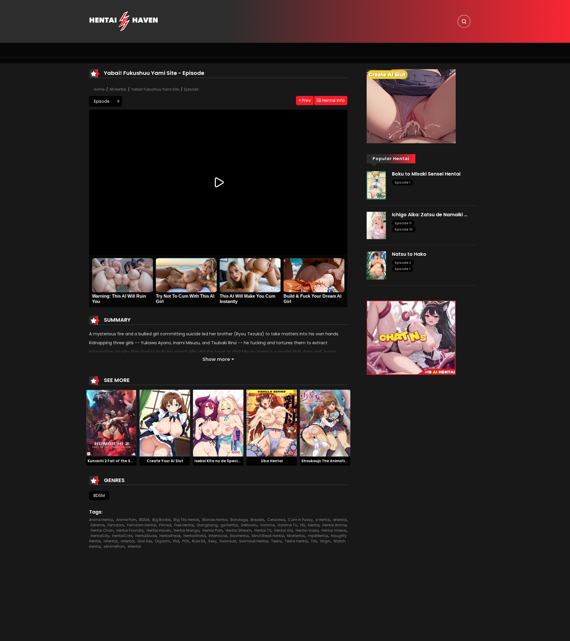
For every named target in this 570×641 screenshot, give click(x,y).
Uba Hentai (272, 460)
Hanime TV (287, 525)
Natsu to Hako (409, 254)
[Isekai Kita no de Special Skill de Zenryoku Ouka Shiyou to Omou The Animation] (218, 423)
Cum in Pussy (300, 519)
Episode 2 (403, 262)
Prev (306, 100)
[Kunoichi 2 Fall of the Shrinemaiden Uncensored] (111, 423)
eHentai (340, 519)
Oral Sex (144, 541)
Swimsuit (227, 541)
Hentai (313, 525)
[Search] (464, 21)
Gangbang (207, 525)
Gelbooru (249, 525)
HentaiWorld (194, 535)
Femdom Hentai (141, 525)
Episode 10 (404, 229)
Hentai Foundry (130, 530)
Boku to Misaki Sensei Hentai (426, 173)
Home (99, 89)
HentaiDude (145, 535)
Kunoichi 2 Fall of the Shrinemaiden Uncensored (133, 460)
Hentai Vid (283, 530)
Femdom (115, 525)
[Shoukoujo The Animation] (325, 423)
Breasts (257, 519)
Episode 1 (402, 182)
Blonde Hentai (214, 519)
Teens (276, 541)
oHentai (127, 541)
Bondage (239, 519)
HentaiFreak (169, 535)
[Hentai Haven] (123, 21)
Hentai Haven (159, 530)
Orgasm (162, 541)
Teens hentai (296, 541)
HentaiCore (122, 535)
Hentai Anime (334, 525)
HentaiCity (100, 535)
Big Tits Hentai (186, 519)
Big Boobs (161, 519)
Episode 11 (403, 223)
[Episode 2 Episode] (105, 101)
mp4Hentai (318, 535)
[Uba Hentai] (271, 423)
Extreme (97, 525)
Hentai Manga (187, 530)
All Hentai (118, 89)
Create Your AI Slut (165, 460)
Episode (191, 89)
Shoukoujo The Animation (325, 460)
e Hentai (323, 519)
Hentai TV (262, 530)
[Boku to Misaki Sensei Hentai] (376, 185)
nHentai (111, 541)
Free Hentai (184, 525)
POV (185, 541)
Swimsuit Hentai (253, 541)
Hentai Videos (334, 530)
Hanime (267, 525)
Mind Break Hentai (268, 535)
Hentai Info (333, 100)
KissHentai (239, 535)
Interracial (218, 535)
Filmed (165, 525)
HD (302, 525)
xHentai (134, 546)
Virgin (325, 541)
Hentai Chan (102, 530)
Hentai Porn (212, 530)
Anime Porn (126, 519)
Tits (314, 541)
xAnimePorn (114, 546)
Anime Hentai (101, 519)
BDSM (99, 495)
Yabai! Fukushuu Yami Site (155, 89)
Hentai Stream (238, 530)
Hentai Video (307, 530)
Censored (276, 519)
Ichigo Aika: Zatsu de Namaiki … (429, 214)
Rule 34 (198, 541)
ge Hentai (229, 525)
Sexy (212, 541)
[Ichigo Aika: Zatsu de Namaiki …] (376, 225)
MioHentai (296, 535)
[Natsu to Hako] (376, 265)
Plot (176, 541)
